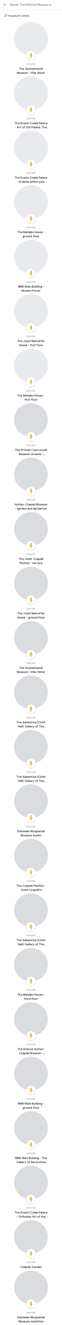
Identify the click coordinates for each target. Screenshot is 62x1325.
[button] (5, 5)
